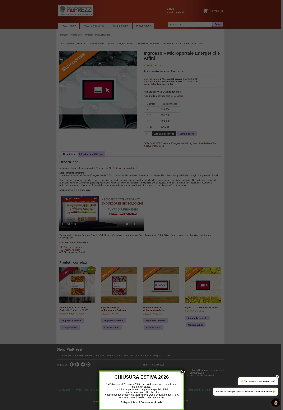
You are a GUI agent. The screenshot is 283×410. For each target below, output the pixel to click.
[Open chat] (275, 402)
